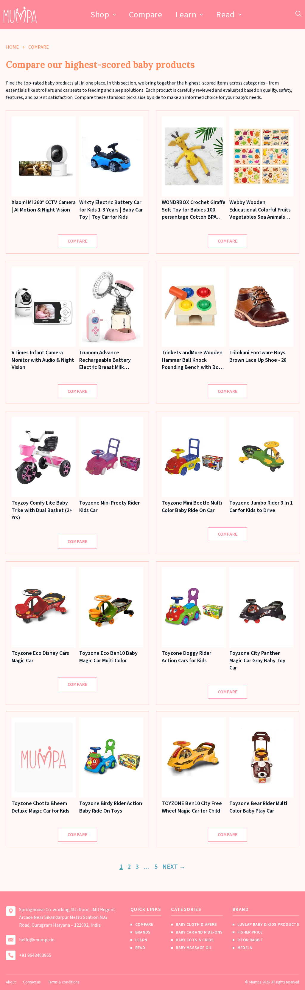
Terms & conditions (63, 982)
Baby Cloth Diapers (196, 925)
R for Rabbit (250, 940)
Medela (244, 948)
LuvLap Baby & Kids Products (268, 925)
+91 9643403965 (35, 955)
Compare (145, 15)
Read (225, 15)
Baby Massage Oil (194, 948)
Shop (100, 15)
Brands (143, 932)
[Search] (298, 13)
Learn (186, 15)
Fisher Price (250, 932)
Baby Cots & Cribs (195, 940)
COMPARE (78, 241)
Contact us (32, 982)
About (11, 982)
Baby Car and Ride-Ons (199, 932)
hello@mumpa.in (37, 940)
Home (12, 47)
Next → (174, 866)
